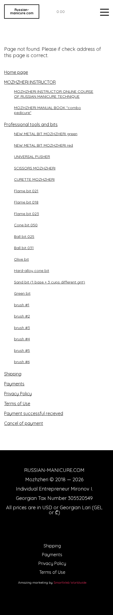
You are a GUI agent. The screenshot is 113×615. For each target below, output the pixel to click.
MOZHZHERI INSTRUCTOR (30, 82)
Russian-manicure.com (21, 11)
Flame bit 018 (26, 202)
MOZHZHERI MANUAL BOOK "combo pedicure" (47, 110)
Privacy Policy (18, 393)
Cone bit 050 (26, 224)
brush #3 (22, 327)
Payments (14, 383)
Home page (16, 72)
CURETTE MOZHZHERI (34, 179)
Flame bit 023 (26, 213)
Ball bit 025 (24, 236)
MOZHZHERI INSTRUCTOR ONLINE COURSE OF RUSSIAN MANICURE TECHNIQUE (53, 94)
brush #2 (22, 316)
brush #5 (22, 350)
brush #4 (22, 338)
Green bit (22, 293)
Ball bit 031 (24, 247)
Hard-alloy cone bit (31, 270)
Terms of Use (17, 403)
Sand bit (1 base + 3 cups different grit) (49, 282)
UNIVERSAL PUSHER (32, 156)
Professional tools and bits (31, 124)
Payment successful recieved (33, 413)
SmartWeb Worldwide (69, 582)
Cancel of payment (23, 423)
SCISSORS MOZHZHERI (34, 168)
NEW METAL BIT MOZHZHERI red (43, 145)
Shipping (12, 374)
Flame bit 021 (26, 190)
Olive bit (21, 259)
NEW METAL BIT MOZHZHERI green (45, 133)
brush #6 (22, 361)
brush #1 (21, 304)
